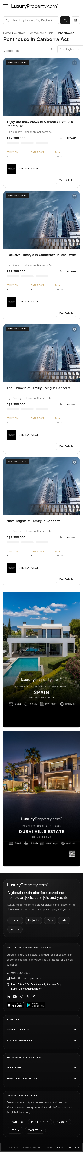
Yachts (15, 929)
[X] (28, 996)
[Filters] (76, 20)
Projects (33, 920)
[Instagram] (21, 996)
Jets (64, 920)
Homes (15, 920)
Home (7, 33)
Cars (50, 920)
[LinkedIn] (8, 996)
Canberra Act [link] (65, 33)
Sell (71, 1147)
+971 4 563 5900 (20, 973)
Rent (62, 1147)
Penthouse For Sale (41, 33)
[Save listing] (74, 63)
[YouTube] (15, 996)
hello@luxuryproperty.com (26, 978)
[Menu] (5, 6)
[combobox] (33, 20)
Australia (19, 33)
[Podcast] (34, 996)
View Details (66, 180)
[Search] (65, 20)
